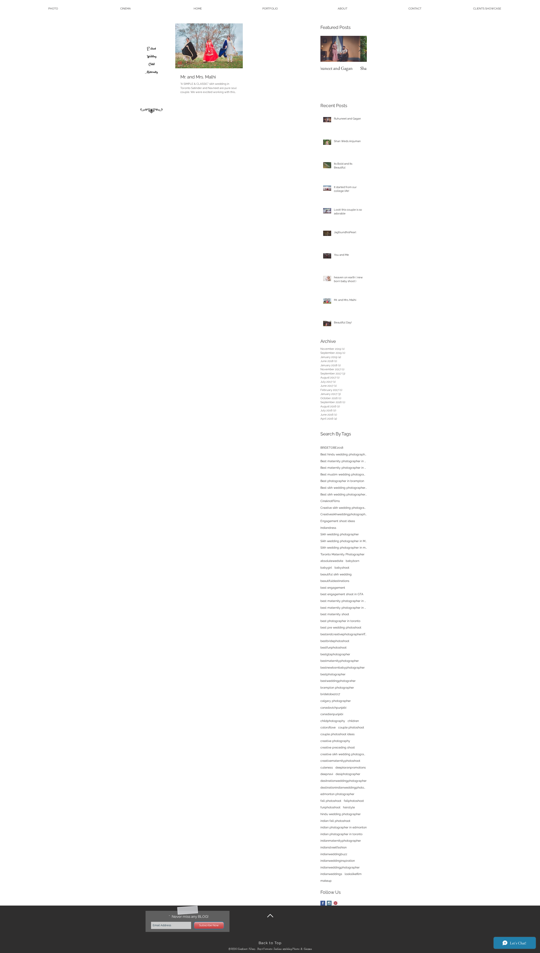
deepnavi (326, 774)
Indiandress (328, 527)
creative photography (335, 741)
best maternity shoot (334, 614)
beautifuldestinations (334, 581)
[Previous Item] (327, 49)
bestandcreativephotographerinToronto (343, 634)
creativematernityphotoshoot (340, 760)
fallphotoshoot (354, 800)
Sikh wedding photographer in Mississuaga (343, 541)
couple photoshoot (351, 727)
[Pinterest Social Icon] (335, 903)
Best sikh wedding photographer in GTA (343, 487)
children (353, 721)
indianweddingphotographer (340, 867)
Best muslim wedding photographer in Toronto (343, 474)
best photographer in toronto (340, 621)
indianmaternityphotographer (340, 840)
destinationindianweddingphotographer (343, 787)
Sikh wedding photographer (339, 534)
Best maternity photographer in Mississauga (343, 461)
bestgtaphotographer (335, 654)
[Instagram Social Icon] (329, 903)
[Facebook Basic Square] (322, 903)
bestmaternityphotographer (339, 660)
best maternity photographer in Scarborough (343, 601)
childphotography (332, 721)
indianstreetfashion (333, 847)
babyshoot (342, 567)
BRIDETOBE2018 (331, 447)
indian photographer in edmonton (343, 827)
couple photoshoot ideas (337, 734)
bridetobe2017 (330, 694)
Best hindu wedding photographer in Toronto (343, 454)
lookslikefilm (353, 874)
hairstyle (349, 807)
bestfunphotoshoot (333, 647)
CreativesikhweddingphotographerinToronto (343, 514)
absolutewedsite (331, 561)
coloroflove (328, 727)
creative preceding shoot (337, 747)
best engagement (332, 587)
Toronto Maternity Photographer (342, 554)
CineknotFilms (330, 501)
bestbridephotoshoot (334, 641)
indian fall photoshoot (335, 820)
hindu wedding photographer (340, 814)
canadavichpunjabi (333, 707)
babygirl (326, 567)
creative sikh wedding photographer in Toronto (343, 754)
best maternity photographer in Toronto (343, 607)
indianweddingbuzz (333, 854)
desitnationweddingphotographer (343, 780)
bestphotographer (333, 674)
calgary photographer (335, 701)
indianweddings (331, 874)
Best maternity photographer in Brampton (343, 467)
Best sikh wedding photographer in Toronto (343, 494)
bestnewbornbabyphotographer (342, 667)
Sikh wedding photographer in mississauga (343, 547)
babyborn (352, 561)
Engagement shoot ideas (337, 521)
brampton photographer (337, 687)
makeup (326, 880)
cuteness (326, 767)
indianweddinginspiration (337, 860)
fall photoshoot (330, 800)
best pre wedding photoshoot (340, 627)
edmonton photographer (337, 794)
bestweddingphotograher (338, 680)
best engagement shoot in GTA (341, 594)
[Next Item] (360, 49)
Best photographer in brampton (342, 481)
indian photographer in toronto (341, 834)
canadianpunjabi (331, 714)
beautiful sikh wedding (336, 574)
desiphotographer (348, 774)
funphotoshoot (330, 807)
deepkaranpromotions (350, 767)
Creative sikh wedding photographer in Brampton (343, 507)
